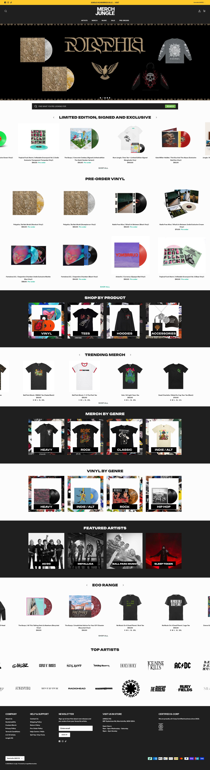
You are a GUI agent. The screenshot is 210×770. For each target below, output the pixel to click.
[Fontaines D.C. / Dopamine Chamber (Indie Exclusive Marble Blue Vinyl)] (28, 255)
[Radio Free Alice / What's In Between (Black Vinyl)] (131, 203)
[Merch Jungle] (105, 11)
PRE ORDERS (124, 20)
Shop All (103, 168)
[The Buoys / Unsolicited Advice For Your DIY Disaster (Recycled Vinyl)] (32, 606)
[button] (100, 98)
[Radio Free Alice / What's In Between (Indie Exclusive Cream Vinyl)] (182, 203)
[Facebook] (5, 2)
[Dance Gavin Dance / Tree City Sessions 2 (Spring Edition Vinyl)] (169, 606)
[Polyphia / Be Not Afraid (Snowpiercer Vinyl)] (79, 203)
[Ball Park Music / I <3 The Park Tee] (32, 376)
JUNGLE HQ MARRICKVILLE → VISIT (105, 2)
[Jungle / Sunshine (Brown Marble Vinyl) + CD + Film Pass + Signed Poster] (169, 138)
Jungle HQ (9, 738)
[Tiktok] (11, 2)
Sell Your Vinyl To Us (37, 735)
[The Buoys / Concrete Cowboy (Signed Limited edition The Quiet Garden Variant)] (32, 138)
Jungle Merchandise (31, 763)
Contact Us (34, 719)
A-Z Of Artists (10, 735)
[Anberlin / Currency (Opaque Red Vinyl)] (131, 255)
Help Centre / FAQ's (37, 732)
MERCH (94, 20)
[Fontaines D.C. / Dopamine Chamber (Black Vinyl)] (79, 255)
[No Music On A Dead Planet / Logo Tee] (123, 606)
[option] (105, 62)
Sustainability (10, 722)
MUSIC (104, 20)
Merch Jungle (14, 763)
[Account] (199, 11)
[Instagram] (8, 2)
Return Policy (35, 725)
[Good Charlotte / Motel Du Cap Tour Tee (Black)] (123, 376)
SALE (113, 20)
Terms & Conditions (12, 732)
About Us (8, 719)
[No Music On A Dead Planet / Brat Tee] (78, 606)
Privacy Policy (10, 728)
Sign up (64, 735)
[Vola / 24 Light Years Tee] (78, 376)
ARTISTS (84, 20)
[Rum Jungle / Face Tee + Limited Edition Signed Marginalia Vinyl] (78, 138)
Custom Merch (11, 725)
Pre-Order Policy (36, 728)
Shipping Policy (36, 722)
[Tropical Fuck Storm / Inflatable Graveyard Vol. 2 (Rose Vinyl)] (182, 255)
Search (170, 106)
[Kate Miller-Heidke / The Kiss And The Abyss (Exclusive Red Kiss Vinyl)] (123, 138)
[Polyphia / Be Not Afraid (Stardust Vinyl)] (28, 203)
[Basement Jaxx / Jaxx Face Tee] (169, 376)
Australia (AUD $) (199, 2)
